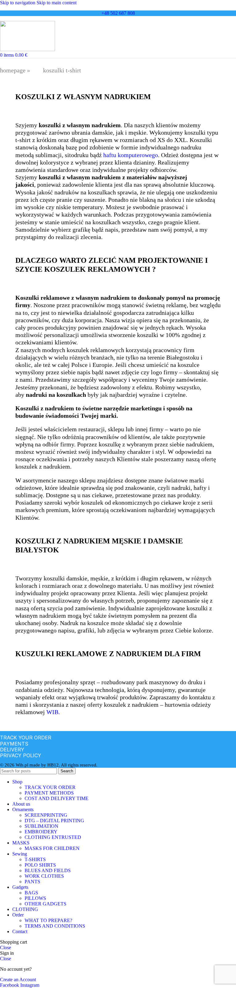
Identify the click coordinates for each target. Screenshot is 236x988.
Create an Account (18, 979)
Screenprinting (46, 815)
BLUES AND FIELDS (48, 870)
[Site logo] (27, 49)
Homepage (13, 70)
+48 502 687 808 (118, 13)
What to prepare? (48, 920)
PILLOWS (35, 898)
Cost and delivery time (56, 798)
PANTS (32, 881)
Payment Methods (49, 792)
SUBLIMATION (41, 826)
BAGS (31, 892)
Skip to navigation (18, 2)
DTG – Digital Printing (54, 820)
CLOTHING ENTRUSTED (53, 837)
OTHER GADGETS (45, 903)
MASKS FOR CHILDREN (52, 848)
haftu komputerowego (130, 155)
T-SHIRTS (35, 859)
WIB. (53, 712)
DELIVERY (12, 749)
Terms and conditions (55, 926)
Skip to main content (57, 2)
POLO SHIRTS (40, 865)
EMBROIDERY (41, 831)
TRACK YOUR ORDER (25, 737)
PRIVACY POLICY (20, 755)
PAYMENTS (14, 744)
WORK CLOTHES (44, 876)
